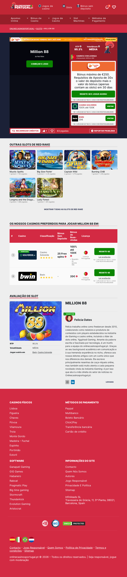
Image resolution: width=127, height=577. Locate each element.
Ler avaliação (104, 257)
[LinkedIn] (73, 382)
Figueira (14, 413)
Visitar (110, 106)
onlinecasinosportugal (22, 29)
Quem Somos (55, 547)
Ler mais (110, 382)
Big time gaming (19, 490)
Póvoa (13, 422)
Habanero (15, 476)
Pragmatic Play (18, 485)
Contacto (70, 466)
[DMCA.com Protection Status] (74, 523)
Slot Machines (79, 19)
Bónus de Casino (36, 19)
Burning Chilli (98, 171)
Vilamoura (15, 427)
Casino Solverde (45, 352)
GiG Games (16, 471)
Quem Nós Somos (75, 471)
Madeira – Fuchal (19, 440)
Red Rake (40, 56)
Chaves (14, 417)
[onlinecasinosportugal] (22, 7)
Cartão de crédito (75, 431)
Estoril (13, 454)
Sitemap (70, 490)
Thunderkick (17, 499)
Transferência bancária (78, 427)
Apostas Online (15, 19)
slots (39, 29)
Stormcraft (16, 494)
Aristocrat (15, 508)
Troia (12, 431)
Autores (69, 476)
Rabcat (14, 480)
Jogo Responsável (76, 480)
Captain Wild (70, 171)
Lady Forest (43, 199)
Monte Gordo (17, 436)
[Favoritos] (114, 7)
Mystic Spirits (17, 171)
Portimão (15, 450)
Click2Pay (71, 422)
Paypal (69, 408)
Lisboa (13, 408)
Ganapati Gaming (20, 466)
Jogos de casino (47, 7)
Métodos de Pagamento (99, 19)
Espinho (14, 445)
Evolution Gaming (20, 503)
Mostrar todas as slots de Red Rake (63, 209)
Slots (69, 7)
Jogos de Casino (57, 19)
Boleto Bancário (74, 417)
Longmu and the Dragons (22, 199)
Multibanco (71, 413)
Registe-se (104, 251)
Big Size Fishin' (44, 171)
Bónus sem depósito (87, 7)
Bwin (35, 352)
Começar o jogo (39, 64)
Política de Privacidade (79, 547)
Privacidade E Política (78, 485)
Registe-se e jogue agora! (93, 94)
